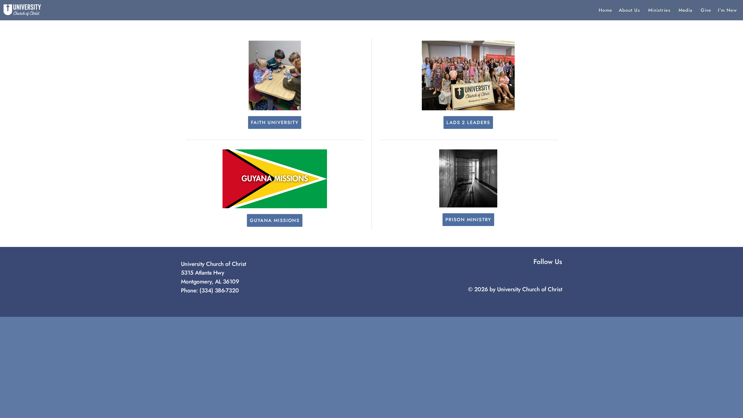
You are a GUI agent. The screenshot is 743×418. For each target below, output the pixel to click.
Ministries (660, 10)
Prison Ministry (468, 219)
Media (686, 10)
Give (706, 10)
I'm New (727, 10)
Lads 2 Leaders (468, 122)
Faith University (274, 122)
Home (605, 10)
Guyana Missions (275, 220)
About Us (630, 10)
